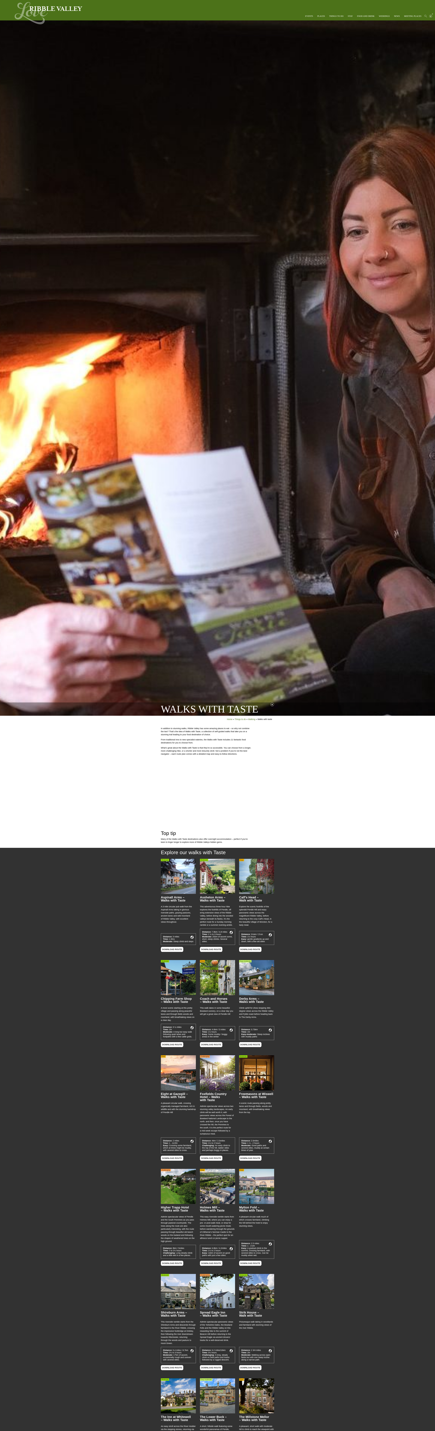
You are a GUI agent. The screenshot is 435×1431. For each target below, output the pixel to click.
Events (309, 16)
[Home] (48, 13)
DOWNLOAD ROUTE (172, 949)
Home (229, 719)
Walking (251, 719)
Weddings (384, 16)
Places (321, 16)
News (397, 16)
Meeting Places (412, 16)
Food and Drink (366, 16)
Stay (350, 16)
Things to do (336, 16)
